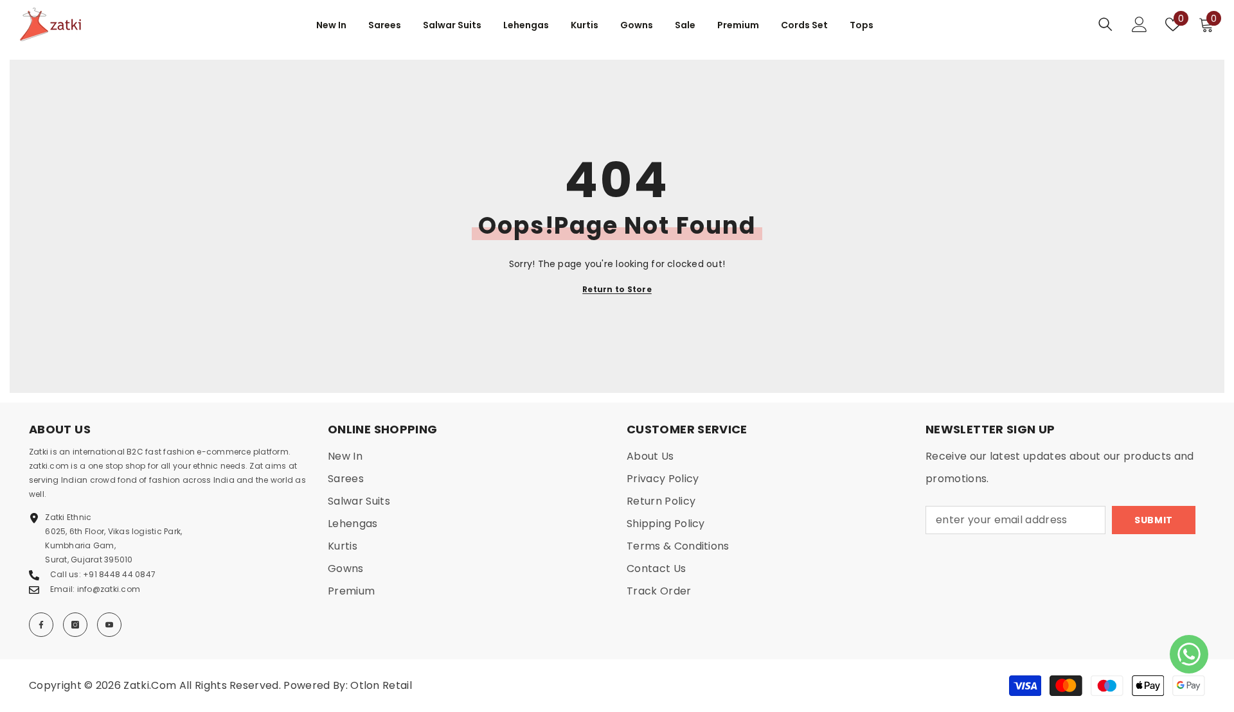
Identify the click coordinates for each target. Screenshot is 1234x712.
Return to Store (617, 289)
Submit (1153, 520)
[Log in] (1139, 24)
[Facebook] (41, 624)
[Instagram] (75, 624)
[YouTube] (109, 624)
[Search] (1105, 24)
